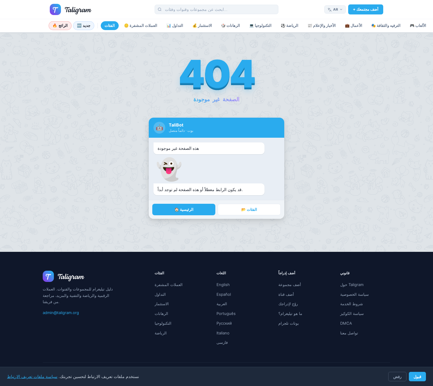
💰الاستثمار (202, 25)
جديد (84, 25)
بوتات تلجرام (288, 323)
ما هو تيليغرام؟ (290, 313)
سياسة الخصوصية (354, 294)
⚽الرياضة (289, 25)
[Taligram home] (71, 9)
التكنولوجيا (163, 323)
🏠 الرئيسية (184, 209)
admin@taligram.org (61, 312)
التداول (160, 294)
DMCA (346, 323)
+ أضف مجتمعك (366, 9)
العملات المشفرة (169, 284)
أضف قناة (286, 294)
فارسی (222, 342)
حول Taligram (351, 284)
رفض (397, 376)
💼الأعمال (353, 25)
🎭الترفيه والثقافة (386, 25)
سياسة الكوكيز (352, 313)
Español (223, 294)
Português (226, 313)
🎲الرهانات (230, 25)
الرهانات (161, 313)
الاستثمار (162, 303)
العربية (221, 303)
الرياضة (161, 333)
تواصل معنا (349, 333)
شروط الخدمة (351, 303)
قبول (417, 376)
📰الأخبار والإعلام (322, 25)
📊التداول (174, 25)
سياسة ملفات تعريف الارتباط (32, 376)
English (223, 284)
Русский (224, 323)
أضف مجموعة (289, 284)
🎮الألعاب (418, 25)
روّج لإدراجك (288, 303)
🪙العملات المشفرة (140, 25)
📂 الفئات (249, 209)
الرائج (60, 25)
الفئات (110, 25)
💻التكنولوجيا (260, 25)
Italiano (222, 333)
